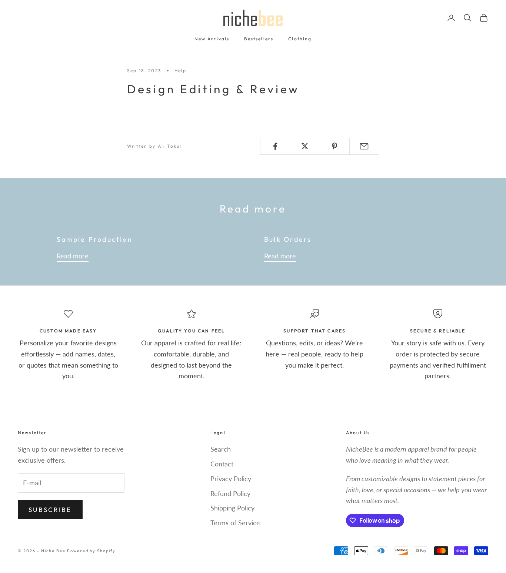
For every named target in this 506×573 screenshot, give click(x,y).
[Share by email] (364, 146)
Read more (73, 256)
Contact (221, 464)
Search (220, 449)
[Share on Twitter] (304, 146)
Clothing (300, 38)
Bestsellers (258, 38)
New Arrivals (212, 38)
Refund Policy (230, 493)
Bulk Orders (288, 239)
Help (180, 70)
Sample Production (95, 239)
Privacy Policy (230, 479)
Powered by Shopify (91, 550)
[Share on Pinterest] (334, 146)
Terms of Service (235, 523)
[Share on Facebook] (275, 146)
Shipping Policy (232, 508)
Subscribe (50, 509)
